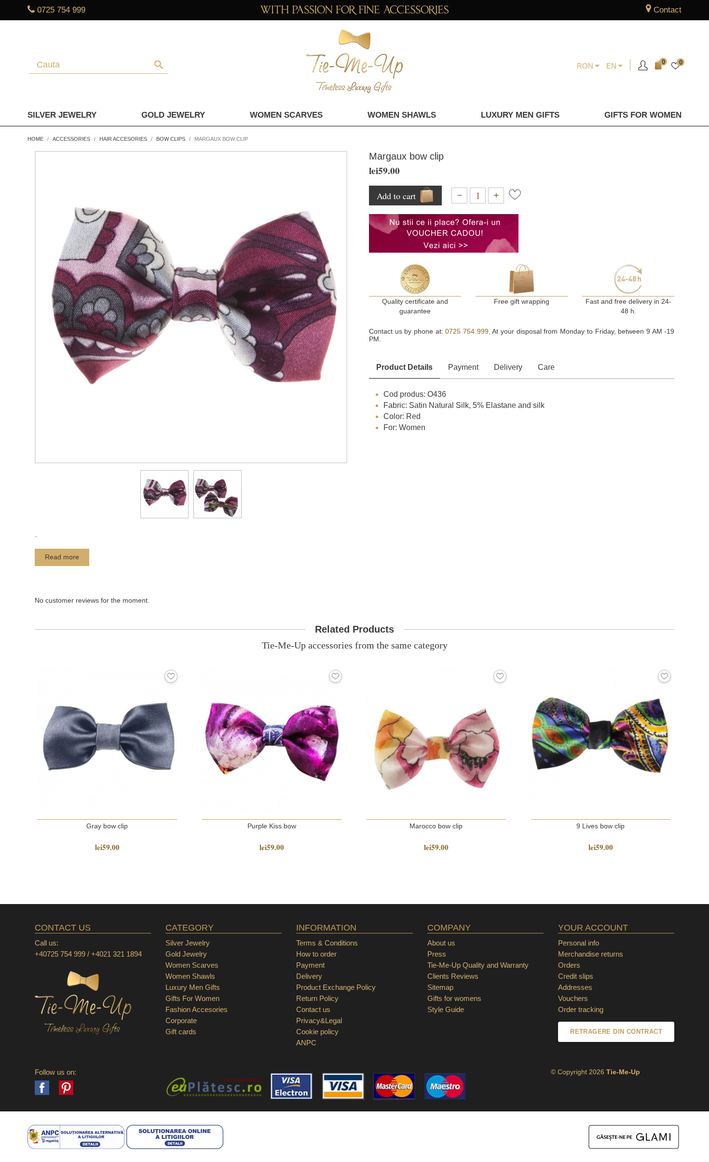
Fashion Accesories (196, 1009)
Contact (668, 9)
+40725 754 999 (60, 954)
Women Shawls (402, 115)
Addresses (575, 987)
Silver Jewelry (61, 115)
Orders (569, 965)
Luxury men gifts (520, 115)
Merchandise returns (590, 954)
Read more (62, 557)
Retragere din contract (616, 1031)
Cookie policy (317, 1031)
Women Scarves (286, 115)
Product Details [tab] (404, 367)
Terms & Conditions (327, 943)
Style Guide (445, 1009)
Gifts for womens (454, 998)
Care (546, 367)
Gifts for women (643, 115)
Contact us (313, 1009)
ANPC (306, 1043)
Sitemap (440, 987)
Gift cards (180, 1031)
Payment (463, 367)
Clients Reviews (452, 976)
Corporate (181, 1020)
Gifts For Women (192, 998)
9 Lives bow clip (600, 826)
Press (436, 954)
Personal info (578, 943)
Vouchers (573, 998)
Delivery (508, 367)
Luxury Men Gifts (192, 987)
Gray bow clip (107, 826)
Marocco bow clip (436, 826)
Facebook (42, 1088)
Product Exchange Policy (336, 987)
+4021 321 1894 (116, 954)
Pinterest (66, 1088)
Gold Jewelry (173, 115)
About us (441, 943)
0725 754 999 (61, 9)
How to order (316, 954)
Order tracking (580, 1009)
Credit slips (575, 976)
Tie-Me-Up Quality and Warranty (478, 965)
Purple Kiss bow (271, 826)
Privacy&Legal (319, 1020)
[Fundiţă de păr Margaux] (164, 494)
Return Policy (317, 998)
